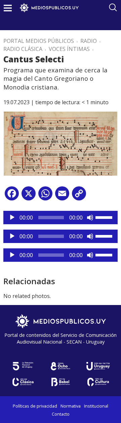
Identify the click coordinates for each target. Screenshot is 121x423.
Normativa (71, 406)
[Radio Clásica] (23, 382)
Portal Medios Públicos (38, 41)
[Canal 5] (23, 366)
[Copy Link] (79, 195)
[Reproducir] (12, 217)
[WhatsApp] (45, 195)
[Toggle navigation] (7, 8)
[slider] (104, 217)
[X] (28, 195)
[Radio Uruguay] (98, 366)
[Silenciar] (90, 217)
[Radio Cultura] (98, 382)
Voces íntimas (69, 49)
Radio (88, 41)
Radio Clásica (22, 49)
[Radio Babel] (60, 382)
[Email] (62, 195)
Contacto (61, 414)
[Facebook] (11, 195)
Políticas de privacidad (35, 406)
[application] (60, 217)
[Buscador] (113, 7)
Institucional (96, 406)
